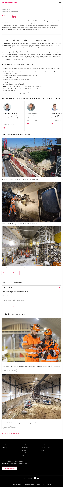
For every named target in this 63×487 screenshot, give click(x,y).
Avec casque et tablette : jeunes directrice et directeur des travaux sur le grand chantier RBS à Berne (31, 366)
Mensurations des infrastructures (13, 300)
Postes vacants (45, 447)
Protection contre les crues (11, 296)
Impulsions (5, 447)
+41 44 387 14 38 (8, 125)
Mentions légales (16, 484)
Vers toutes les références (10, 273)
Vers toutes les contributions (10, 433)
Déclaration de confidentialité (32, 484)
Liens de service (46, 484)
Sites (23, 455)
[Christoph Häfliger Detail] (54, 107)
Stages (43, 450)
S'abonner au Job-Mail (9, 468)
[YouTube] (38, 478)
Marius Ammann (32, 113)
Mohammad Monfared (10, 113)
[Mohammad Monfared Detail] (7, 107)
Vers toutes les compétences (10, 306)
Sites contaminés (8, 287)
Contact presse (26, 453)
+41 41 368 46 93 (56, 120)
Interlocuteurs (26, 447)
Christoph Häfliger (56, 113)
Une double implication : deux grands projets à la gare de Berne (20, 423)
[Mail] (4, 128)
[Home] (9, 2)
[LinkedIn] (35, 478)
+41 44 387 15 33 (32, 120)
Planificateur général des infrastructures (16, 292)
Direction (24, 450)
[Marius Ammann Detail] (31, 107)
